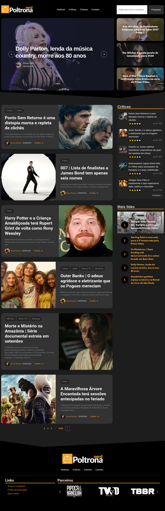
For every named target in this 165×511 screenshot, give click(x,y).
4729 (61, 428)
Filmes (19, 111)
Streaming (99, 269)
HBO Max (10, 319)
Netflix (75, 269)
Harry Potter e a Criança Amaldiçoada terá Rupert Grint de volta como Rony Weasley (29, 226)
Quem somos (13, 494)
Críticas (72, 9)
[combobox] (132, 9)
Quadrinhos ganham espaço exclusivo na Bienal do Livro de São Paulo (145, 279)
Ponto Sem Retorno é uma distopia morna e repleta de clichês (30, 122)
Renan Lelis (28, 63)
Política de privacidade (17, 490)
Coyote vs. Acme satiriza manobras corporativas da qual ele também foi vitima (145, 150)
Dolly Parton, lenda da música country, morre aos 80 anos (145, 267)
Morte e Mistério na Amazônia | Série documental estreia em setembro (27, 334)
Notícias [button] (61, 9)
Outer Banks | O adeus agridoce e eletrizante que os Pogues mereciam (85, 280)
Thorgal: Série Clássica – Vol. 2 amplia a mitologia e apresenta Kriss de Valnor (145, 225)
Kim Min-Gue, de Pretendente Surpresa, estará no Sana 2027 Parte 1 (140, 29)
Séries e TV (86, 269)
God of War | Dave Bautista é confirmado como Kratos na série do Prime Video (140, 79)
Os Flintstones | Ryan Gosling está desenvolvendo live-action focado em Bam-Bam (145, 254)
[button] (11, 54)
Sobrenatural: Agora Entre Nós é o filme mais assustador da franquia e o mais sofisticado (144, 166)
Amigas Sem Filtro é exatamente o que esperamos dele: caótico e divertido (144, 183)
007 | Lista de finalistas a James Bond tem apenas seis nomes (84, 173)
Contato (95, 9)
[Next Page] (67, 428)
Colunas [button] (84, 9)
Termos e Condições (16, 486)
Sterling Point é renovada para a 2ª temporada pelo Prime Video (145, 240)
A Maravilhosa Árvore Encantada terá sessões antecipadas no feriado (83, 393)
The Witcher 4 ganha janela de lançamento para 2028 (140, 54)
